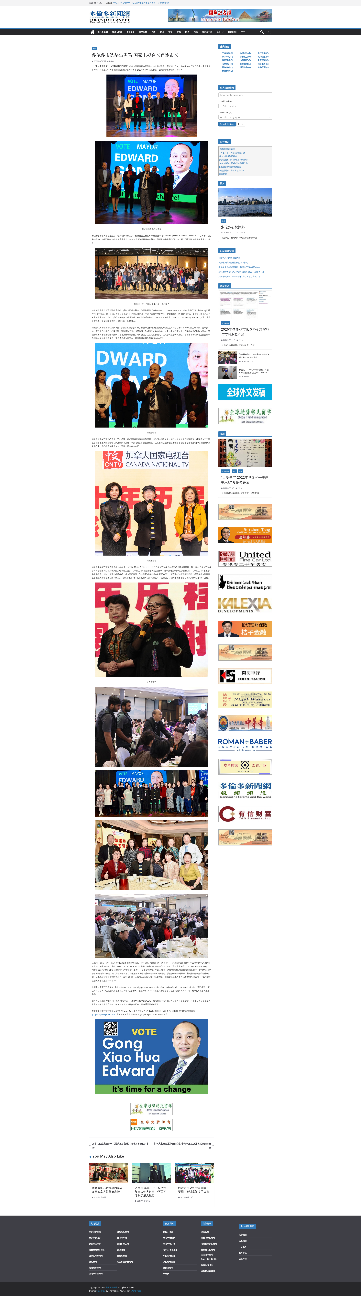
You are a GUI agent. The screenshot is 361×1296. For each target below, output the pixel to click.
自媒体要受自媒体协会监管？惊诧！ (234, 262)
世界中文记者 (95, 1237)
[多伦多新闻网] (92, 32)
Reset (240, 124)
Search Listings (227, 124)
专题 (179, 32)
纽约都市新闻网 (96, 1273)
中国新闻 (131, 32)
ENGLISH (232, 32)
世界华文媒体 (95, 1232)
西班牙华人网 (123, 1244)
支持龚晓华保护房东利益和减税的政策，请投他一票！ (242, 271)
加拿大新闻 (117, 32)
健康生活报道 (95, 1244)
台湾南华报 (122, 1237)
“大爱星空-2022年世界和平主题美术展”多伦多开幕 (244, 480)
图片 (187, 32)
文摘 (170, 32)
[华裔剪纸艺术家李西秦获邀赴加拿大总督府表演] (108, 1164)
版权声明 (243, 1258)
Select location (225, 101)
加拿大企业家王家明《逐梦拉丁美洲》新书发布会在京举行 (120, 1145)
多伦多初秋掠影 (233, 227)
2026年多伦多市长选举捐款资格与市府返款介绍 (245, 332)
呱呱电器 (223, 174)
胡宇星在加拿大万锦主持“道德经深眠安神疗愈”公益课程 (137, 3)
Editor (111, 61)
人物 (153, 32)
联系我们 (243, 1240)
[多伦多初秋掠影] (245, 202)
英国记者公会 (169, 1261)
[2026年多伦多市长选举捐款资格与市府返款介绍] (245, 305)
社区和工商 (207, 32)
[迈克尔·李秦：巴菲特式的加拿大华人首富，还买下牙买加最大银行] (151, 1164)
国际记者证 (168, 1232)
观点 (162, 32)
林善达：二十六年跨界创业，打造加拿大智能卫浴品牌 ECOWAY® (254, 371)
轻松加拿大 (122, 1255)
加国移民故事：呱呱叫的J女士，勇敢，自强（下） (240, 276)
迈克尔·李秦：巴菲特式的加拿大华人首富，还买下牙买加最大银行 (151, 1191)
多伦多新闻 (103, 32)
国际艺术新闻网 (96, 1255)
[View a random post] (268, 32)
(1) (245, 53)
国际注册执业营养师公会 (230, 166)
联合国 (166, 1273)
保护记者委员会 (170, 1249)
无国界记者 (168, 1267)
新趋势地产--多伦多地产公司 (231, 170)
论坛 (219, 32)
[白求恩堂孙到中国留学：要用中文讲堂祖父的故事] (194, 1164)
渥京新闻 (93, 1261)
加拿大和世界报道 (97, 1249)
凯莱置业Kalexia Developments (233, 159)
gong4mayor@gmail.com (103, 1014)
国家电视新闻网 (208, 1237)
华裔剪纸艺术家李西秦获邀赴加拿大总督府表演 (107, 1190)
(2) (227, 53)
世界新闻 (143, 32)
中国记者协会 (169, 1255)
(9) (227, 60)
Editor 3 (242, 232)
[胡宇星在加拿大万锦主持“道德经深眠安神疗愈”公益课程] (227, 358)
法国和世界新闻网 (125, 1261)
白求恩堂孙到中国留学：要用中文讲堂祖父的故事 (193, 1190)
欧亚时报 (121, 1249)
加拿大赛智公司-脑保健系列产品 (233, 163)
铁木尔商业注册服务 (228, 156)
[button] (222, 32)
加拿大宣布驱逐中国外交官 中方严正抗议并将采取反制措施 (182, 1145)
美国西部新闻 (95, 1267)
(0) (263, 60)
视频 (196, 32)
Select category (225, 112)
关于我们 (243, 1234)
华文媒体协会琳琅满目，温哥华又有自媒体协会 (239, 267)
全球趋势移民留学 (227, 149)
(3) (263, 67)
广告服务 (243, 1246)
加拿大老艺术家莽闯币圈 (229, 257)
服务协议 (243, 1252)
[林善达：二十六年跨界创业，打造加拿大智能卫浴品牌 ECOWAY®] (227, 373)
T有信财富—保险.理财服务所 (232, 152)
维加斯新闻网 (123, 1232)
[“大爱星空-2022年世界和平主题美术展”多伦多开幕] (245, 453)
